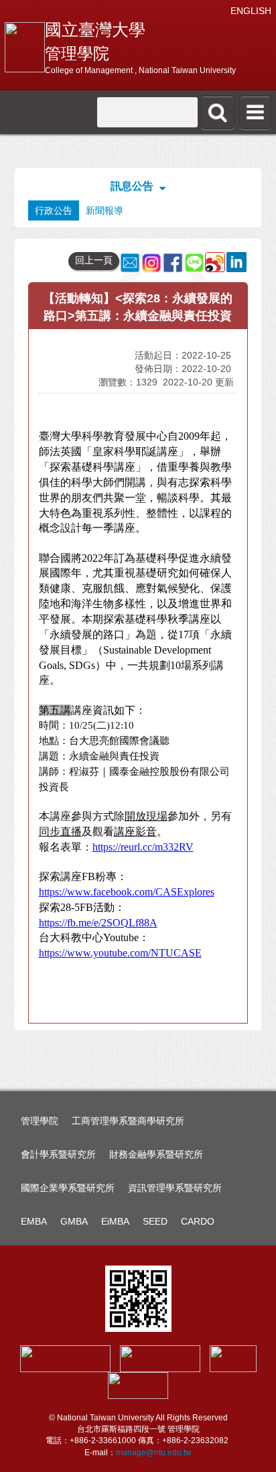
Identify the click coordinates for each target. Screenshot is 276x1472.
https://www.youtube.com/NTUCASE (120, 953)
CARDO (197, 1221)
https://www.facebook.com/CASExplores (126, 892)
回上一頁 (94, 260)
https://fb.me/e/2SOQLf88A (98, 922)
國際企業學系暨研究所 (68, 1187)
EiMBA (115, 1221)
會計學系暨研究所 (58, 1154)
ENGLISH (250, 10)
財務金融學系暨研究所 (156, 1154)
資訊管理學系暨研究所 (175, 1187)
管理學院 (39, 1120)
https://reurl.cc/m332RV (143, 847)
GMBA (74, 1221)
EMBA (34, 1221)
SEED (155, 1221)
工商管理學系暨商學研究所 (128, 1120)
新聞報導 (104, 210)
